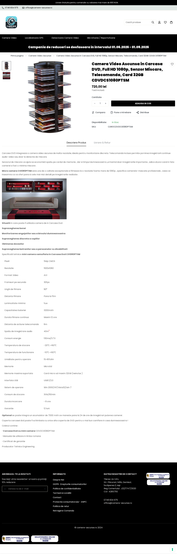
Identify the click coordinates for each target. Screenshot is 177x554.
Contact (57, 497)
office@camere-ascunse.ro (118, 503)
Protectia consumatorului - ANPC (70, 501)
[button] (171, 22)
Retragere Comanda (63, 510)
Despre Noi (58, 479)
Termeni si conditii (62, 493)
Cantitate (97, 97)
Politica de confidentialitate (67, 488)
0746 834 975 (111, 499)
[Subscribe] (45, 489)
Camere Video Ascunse (40, 55)
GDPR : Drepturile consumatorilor (70, 484)
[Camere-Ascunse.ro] (11, 22)
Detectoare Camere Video (65, 37)
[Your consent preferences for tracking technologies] (172, 549)
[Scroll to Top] (172, 540)
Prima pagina (17, 55)
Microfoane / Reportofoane (101, 37)
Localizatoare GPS (34, 37)
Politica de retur (61, 506)
